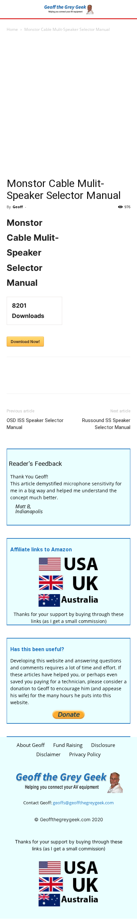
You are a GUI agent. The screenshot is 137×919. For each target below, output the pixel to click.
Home (12, 29)
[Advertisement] (68, 104)
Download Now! (25, 341)
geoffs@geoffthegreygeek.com (83, 803)
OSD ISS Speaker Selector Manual (35, 423)
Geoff (18, 206)
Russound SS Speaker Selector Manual (106, 423)
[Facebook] (13, 380)
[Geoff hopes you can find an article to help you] (68, 9)
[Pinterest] (44, 380)
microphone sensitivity (89, 483)
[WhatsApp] (59, 380)
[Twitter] (28, 380)
